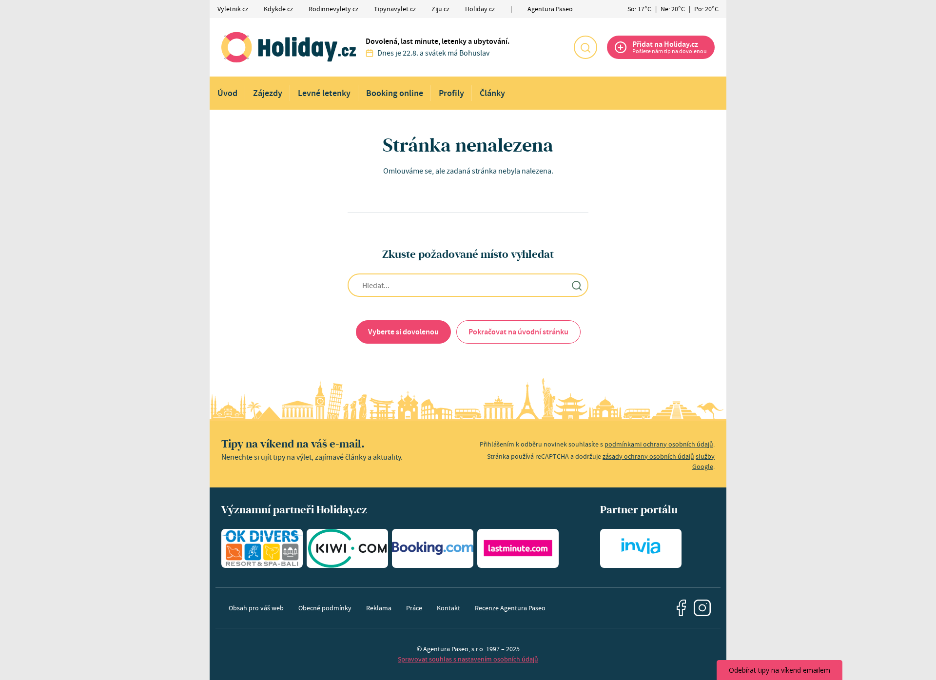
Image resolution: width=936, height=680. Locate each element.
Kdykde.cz (278, 8)
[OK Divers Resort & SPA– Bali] (262, 548)
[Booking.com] (432, 548)
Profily (451, 93)
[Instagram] (702, 608)
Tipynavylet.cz (395, 8)
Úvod (227, 93)
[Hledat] (585, 47)
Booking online (394, 93)
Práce (414, 607)
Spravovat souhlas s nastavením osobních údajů (468, 659)
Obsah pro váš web (256, 607)
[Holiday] (288, 47)
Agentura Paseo (550, 8)
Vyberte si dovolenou (403, 332)
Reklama (378, 607)
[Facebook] (681, 608)
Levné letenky (324, 93)
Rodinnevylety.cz (333, 8)
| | (673, 8)
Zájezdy (267, 93)
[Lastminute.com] (518, 548)
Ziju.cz (440, 8)
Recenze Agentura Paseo (510, 607)
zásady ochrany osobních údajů (648, 456)
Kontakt (448, 607)
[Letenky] (347, 548)
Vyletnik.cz (232, 8)
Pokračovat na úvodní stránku (518, 332)
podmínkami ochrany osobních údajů (658, 444)
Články (492, 93)
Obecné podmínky (324, 607)
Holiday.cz (480, 8)
